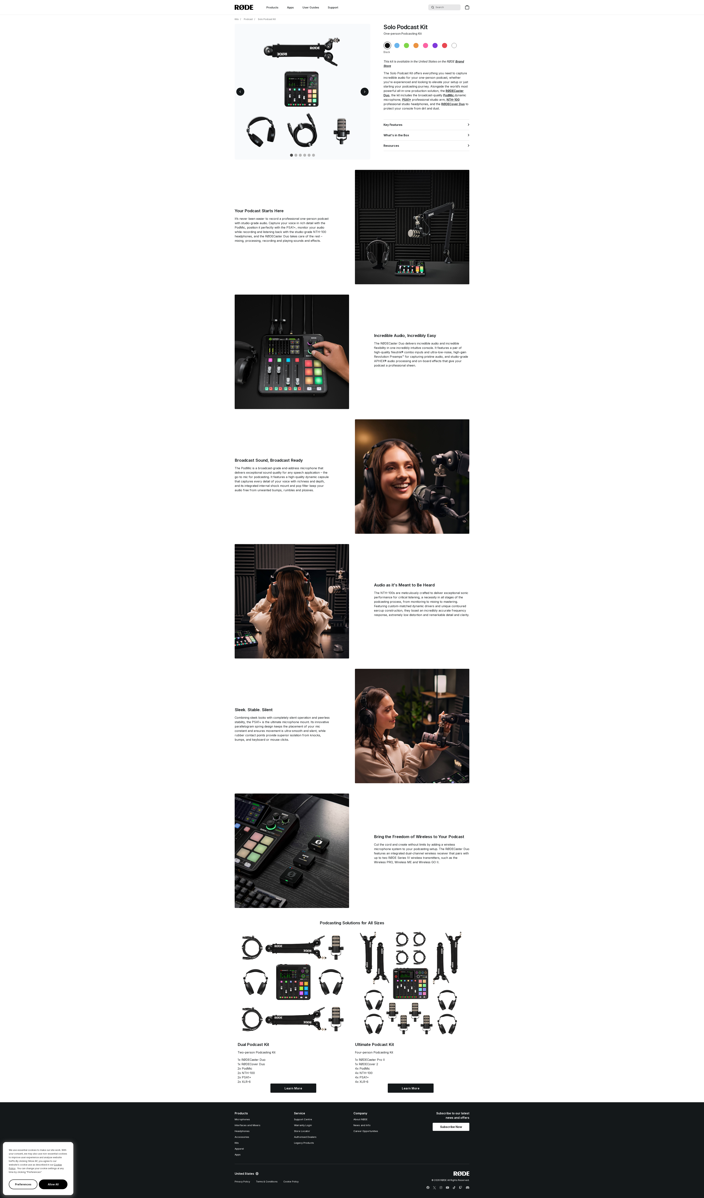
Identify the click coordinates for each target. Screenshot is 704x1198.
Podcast (248, 19)
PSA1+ (406, 99)
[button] (240, 92)
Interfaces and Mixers (247, 1125)
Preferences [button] (23, 1184)
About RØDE (360, 1119)
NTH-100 (453, 99)
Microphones (242, 1119)
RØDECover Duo (453, 104)
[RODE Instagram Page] (441, 1187)
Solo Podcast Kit (267, 19)
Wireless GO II (429, 862)
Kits (237, 19)
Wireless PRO (383, 862)
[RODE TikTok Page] (454, 1187)
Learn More (293, 1088)
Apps (290, 7)
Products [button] (272, 7)
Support (333, 7)
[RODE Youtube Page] (447, 1187)
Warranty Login (303, 1125)
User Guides (310, 7)
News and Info (362, 1125)
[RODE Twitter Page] (434, 1187)
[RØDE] (244, 7)
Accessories (242, 1136)
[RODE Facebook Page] (427, 1187)
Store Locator (302, 1131)
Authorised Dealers (305, 1136)
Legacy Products (304, 1142)
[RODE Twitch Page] (460, 1187)
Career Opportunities (365, 1131)
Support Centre (303, 1119)
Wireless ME (403, 862)
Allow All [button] (53, 1184)
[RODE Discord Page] (467, 1187)
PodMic (449, 95)
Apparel (239, 1148)
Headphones (242, 1131)
